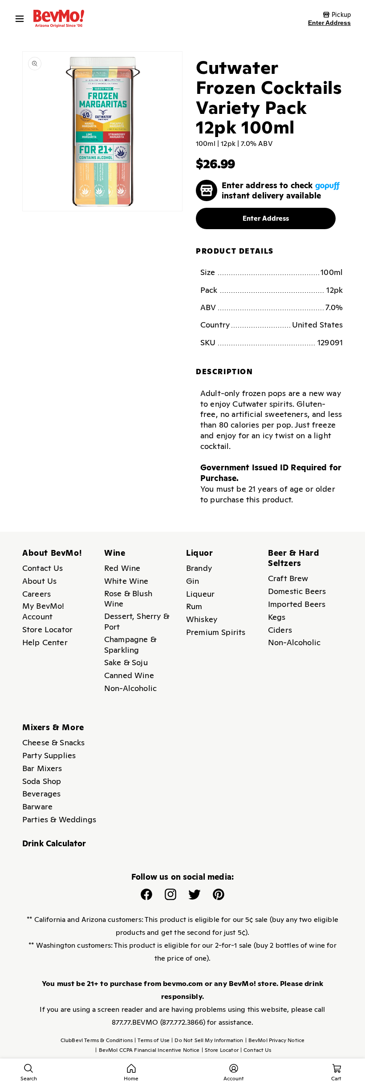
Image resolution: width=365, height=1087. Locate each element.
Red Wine (122, 568)
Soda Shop (41, 781)
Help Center (45, 642)
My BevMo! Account (43, 611)
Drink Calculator (54, 843)
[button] (21, 18)
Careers (36, 594)
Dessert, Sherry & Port (136, 621)
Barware (37, 806)
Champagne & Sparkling (130, 644)
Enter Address (329, 22)
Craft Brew (288, 578)
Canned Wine (129, 675)
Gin (192, 581)
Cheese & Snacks (53, 742)
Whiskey (201, 619)
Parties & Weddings (59, 819)
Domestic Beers (297, 591)
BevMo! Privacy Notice (275, 1040)
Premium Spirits (215, 632)
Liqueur (200, 594)
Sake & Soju (126, 662)
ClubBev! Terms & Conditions (97, 1040)
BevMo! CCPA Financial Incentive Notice (147, 1050)
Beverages (41, 793)
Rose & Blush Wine (128, 598)
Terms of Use (152, 1040)
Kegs (277, 617)
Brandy (199, 568)
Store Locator (47, 629)
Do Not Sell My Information (207, 1040)
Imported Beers (296, 604)
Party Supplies (49, 755)
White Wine (126, 581)
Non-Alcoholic (130, 688)
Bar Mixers (42, 768)
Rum (194, 606)
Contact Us (42, 568)
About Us (39, 581)
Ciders (280, 630)
